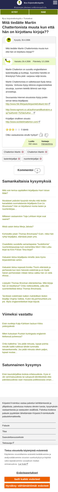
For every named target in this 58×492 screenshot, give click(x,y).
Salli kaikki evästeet (27, 479)
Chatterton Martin (12, 152)
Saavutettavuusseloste (13, 437)
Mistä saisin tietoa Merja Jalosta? (17, 226)
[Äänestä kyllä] (41, 135)
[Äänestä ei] (46, 135)
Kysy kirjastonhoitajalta (12, 18)
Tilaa (4, 431)
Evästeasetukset (27, 472)
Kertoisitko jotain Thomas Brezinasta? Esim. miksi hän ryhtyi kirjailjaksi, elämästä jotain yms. (28, 235)
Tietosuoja (7, 443)
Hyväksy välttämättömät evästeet (27, 485)
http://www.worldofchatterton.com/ (22, 122)
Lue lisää (22, 464)
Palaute (6, 425)
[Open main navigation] (55, 2)
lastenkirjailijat (10, 158)
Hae (43, 12)
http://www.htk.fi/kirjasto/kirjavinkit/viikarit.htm (27, 104)
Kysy (15, 12)
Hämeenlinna (47, 144)
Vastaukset (28, 18)
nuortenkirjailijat (31, 158)
